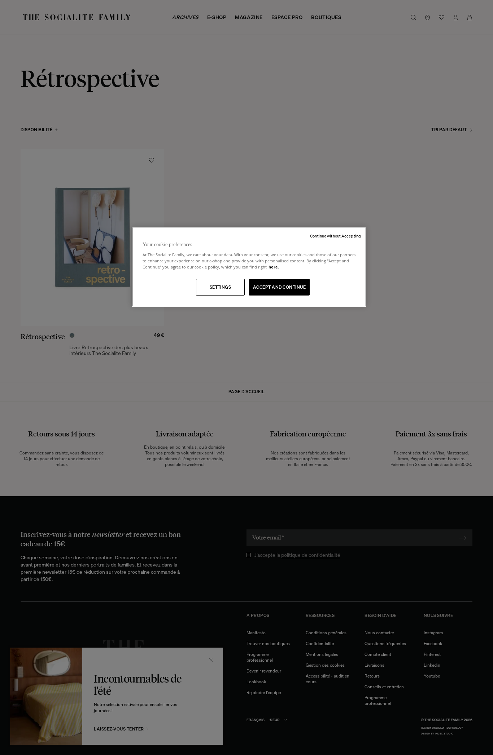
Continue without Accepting (335, 236)
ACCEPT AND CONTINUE (279, 287)
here (273, 267)
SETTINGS (220, 287)
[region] (249, 267)
